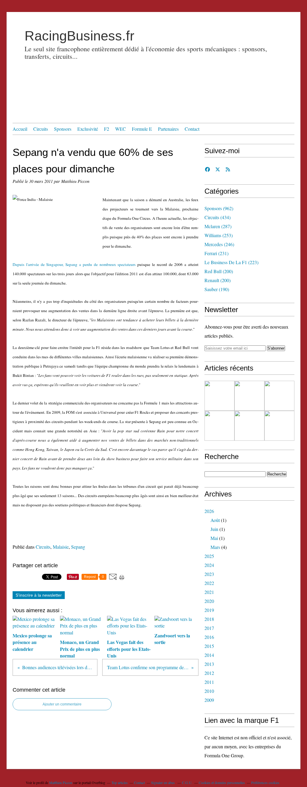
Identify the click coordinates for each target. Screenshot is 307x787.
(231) (216, 253)
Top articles (120, 782)
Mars (215, 547)
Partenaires (168, 129)
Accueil (20, 129)
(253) (218, 235)
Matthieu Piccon (60, 782)
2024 (209, 565)
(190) (216, 289)
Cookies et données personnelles (222, 782)
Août (215, 520)
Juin (214, 529)
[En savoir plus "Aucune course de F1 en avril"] (249, 426)
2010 (209, 691)
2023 (209, 574)
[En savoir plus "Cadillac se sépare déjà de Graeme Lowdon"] (219, 396)
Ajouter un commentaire (62, 704)
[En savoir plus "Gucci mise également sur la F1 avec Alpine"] (279, 396)
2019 (209, 610)
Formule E (142, 129)
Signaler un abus (163, 782)
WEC (120, 129)
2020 (209, 601)
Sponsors (62, 129)
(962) (218, 208)
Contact (192, 129)
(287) (217, 226)
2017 (209, 628)
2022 (209, 583)
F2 (106, 129)
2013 (209, 664)
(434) (217, 217)
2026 (209, 511)
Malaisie (61, 547)
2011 (209, 682)
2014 (209, 655)
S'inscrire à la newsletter (39, 595)
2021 (209, 592)
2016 (209, 637)
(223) (231, 262)
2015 (209, 646)
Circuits (40, 129)
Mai (214, 538)
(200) (218, 271)
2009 (209, 700)
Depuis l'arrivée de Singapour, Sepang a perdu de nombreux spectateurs (74, 264)
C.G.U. (187, 782)
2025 (209, 556)
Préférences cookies (265, 782)
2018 (209, 619)
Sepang (78, 547)
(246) (219, 244)
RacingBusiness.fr (79, 35)
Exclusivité (87, 129)
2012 (209, 673)
